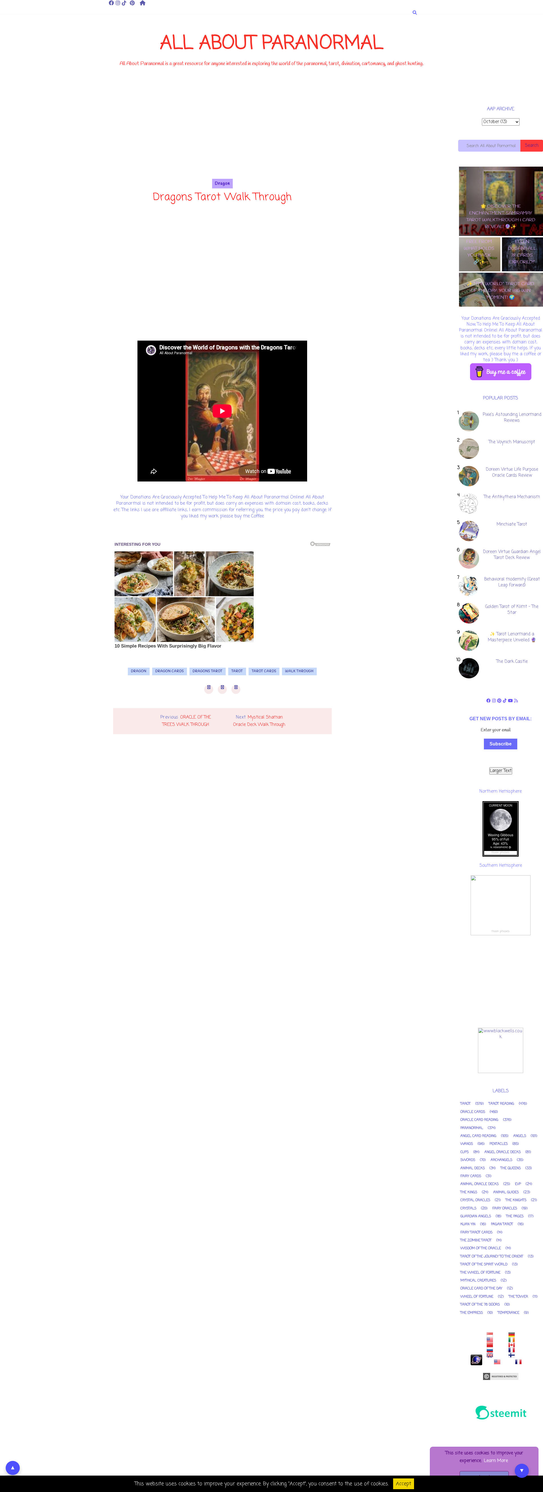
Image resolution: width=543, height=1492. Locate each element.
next (503, 312)
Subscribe (501, 743)
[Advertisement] (222, 139)
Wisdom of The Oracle (480, 1248)
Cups (464, 1152)
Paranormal (471, 1128)
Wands (466, 1144)
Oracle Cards (472, 1112)
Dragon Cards (169, 671)
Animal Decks (472, 1168)
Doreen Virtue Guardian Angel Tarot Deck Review (512, 555)
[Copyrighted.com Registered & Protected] (500, 1379)
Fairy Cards (470, 1176)
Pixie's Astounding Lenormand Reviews (512, 418)
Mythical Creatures (478, 1280)
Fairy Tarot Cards (476, 1232)
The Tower (518, 1296)
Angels (519, 1136)
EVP (518, 1184)
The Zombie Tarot (476, 1240)
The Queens (511, 1168)
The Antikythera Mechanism (512, 497)
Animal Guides (506, 1192)
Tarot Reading (501, 1103)
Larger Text (501, 771)
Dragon (222, 183)
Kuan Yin (467, 1224)
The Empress (471, 1312)
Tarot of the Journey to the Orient (491, 1256)
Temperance (508, 1312)
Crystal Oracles (475, 1200)
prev (498, 312)
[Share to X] (222, 689)
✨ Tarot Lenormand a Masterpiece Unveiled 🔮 (512, 637)
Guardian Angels (475, 1216)
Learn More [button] (496, 1460)
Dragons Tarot (208, 671)
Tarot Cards (264, 671)
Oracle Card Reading (479, 1120)
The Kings (468, 1192)
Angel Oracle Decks (502, 1152)
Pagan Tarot (502, 1224)
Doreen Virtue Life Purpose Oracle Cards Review (512, 472)
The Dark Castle (512, 662)
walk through (299, 671)
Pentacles (499, 1144)
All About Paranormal (271, 44)
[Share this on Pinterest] (235, 689)
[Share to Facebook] (208, 689)
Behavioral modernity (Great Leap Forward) (512, 582)
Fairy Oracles (504, 1208)
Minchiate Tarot (512, 524)
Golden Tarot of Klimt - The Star (511, 610)
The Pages (514, 1216)
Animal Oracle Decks (479, 1184)
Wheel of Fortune (476, 1296)
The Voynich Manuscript (512, 442)
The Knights (516, 1200)
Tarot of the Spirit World (483, 1264)
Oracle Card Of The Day (481, 1288)
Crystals (468, 1208)
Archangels (501, 1160)
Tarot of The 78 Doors (480, 1304)
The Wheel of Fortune (480, 1272)
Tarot (237, 671)
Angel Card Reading (478, 1136)
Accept (403, 1484)
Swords (467, 1160)
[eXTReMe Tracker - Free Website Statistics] (476, 1364)
